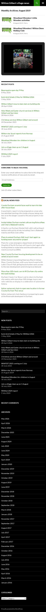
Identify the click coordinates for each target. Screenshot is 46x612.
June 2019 (5, 487)
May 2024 (5, 455)
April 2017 (5, 537)
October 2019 (6, 478)
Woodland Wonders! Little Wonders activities (25, 19)
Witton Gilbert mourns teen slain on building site (20, 104)
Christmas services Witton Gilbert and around (19, 120)
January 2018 (6, 514)
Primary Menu (43, 3)
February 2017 (7, 542)
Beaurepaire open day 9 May (12, 90)
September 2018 (7, 505)
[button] (17, 66)
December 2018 (7, 491)
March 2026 (6, 428)
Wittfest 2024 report (9, 154)
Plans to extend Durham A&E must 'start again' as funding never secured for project (20, 238)
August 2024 (6, 441)
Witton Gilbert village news (15, 3)
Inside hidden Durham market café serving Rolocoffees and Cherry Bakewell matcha (23, 223)
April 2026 (5, 423)
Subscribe (6, 185)
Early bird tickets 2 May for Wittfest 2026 (17, 97)
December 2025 (7, 432)
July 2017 (5, 532)
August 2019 (6, 482)
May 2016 (5, 569)
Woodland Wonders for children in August (18, 140)
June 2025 (5, 437)
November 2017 (7, 519)
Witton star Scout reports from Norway (17, 133)
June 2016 (5, 564)
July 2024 (5, 446)
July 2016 (5, 560)
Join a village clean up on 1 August (14, 147)
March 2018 (6, 510)
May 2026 (5, 419)
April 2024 (5, 460)
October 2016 (6, 551)
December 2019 (7, 469)
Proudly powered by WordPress (12, 609)
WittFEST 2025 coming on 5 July (14, 127)
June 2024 (5, 451)
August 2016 (6, 555)
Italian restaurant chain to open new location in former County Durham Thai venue (23, 289)
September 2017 (7, 523)
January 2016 (6, 583)
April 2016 (5, 573)
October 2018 (6, 501)
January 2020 (6, 464)
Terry (26, 23)
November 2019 (7, 473)
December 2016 (7, 546)
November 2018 (7, 496)
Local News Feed (11, 200)
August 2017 (6, 528)
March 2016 (6, 578)
